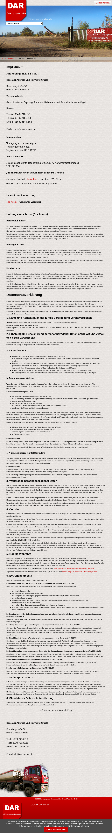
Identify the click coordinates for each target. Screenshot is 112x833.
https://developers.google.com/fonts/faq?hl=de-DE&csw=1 (74, 568)
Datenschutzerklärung (78, 826)
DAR (4, 59)
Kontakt (11, 59)
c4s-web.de (32, 179)
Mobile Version (103, 3)
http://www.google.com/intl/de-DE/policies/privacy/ (79, 572)
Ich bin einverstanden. (56, 829)
